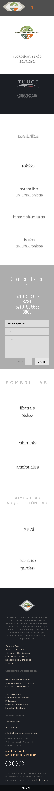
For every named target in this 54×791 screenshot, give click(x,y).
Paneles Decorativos (16, 704)
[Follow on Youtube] (15, 763)
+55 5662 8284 (13, 721)
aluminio (27, 442)
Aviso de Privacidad (15, 649)
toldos (27, 165)
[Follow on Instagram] (21, 763)
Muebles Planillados (15, 708)
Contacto (10, 663)
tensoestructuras (28, 216)
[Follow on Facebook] (8, 763)
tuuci (28, 529)
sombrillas (28, 135)
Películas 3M (11, 701)
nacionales (27, 466)
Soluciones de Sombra (17, 698)
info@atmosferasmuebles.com (21, 733)
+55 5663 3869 (13, 727)
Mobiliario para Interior (17, 686)
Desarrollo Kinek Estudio (36, 780)
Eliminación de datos (16, 656)
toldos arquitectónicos (28, 243)
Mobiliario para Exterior (17, 680)
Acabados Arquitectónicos (19, 683)
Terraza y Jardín (13, 694)
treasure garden (27, 564)
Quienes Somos (13, 646)
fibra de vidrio (27, 411)
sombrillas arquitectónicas (28, 192)
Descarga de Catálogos (18, 660)
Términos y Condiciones (17, 653)
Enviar (42, 361)
